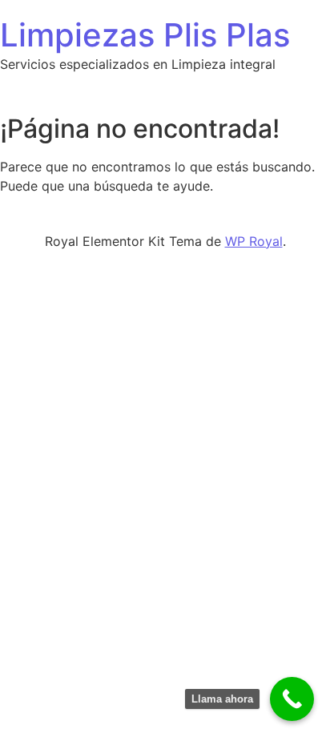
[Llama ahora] (292, 699)
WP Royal (254, 241)
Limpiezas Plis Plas (145, 34)
